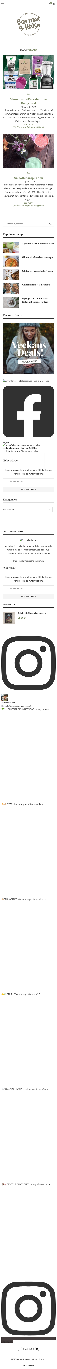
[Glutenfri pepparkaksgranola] (11, 274)
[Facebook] (20, 1349)
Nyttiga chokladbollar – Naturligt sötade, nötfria (35, 300)
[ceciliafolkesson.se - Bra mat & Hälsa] (21, 445)
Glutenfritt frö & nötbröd (36, 284)
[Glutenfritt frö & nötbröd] (11, 288)
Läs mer (28, 124)
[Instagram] (25, 1349)
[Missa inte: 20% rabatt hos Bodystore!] (28, 72)
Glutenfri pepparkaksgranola (38, 271)
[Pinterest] (31, 1349)
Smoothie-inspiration (28, 178)
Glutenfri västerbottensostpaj (38, 257)
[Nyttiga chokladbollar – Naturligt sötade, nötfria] (11, 302)
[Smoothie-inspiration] (28, 151)
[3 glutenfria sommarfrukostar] (11, 247)
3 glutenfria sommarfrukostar (38, 243)
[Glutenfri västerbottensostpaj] (11, 261)
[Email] (37, 1349)
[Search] (54, 4)
